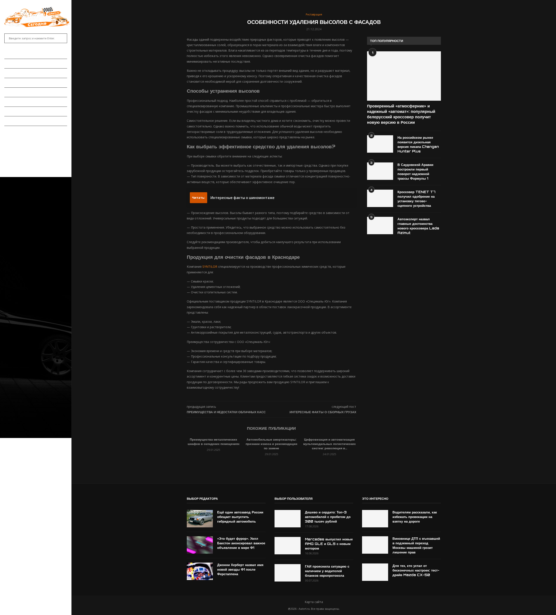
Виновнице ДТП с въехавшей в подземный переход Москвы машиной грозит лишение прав (416, 545)
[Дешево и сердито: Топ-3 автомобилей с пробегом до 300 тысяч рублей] (288, 518)
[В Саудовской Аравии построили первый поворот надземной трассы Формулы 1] (380, 171)
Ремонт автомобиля (21, 102)
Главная (11, 54)
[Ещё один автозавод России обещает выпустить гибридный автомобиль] (200, 518)
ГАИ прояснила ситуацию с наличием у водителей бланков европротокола (327, 571)
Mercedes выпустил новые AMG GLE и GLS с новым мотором (329, 543)
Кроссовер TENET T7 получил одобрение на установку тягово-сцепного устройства (416, 199)
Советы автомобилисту (23, 121)
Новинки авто (15, 73)
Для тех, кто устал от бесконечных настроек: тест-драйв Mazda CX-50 (415, 570)
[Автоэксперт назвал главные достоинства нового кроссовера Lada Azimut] (380, 225)
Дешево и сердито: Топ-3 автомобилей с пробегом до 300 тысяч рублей (328, 516)
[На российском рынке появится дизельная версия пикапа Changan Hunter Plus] (380, 144)
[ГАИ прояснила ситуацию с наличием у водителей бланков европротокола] (288, 573)
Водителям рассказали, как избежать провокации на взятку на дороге (414, 516)
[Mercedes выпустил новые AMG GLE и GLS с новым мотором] (288, 545)
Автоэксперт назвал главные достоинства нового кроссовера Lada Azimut (418, 226)
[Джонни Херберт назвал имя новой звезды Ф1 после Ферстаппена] (200, 571)
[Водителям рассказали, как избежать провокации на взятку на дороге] (375, 518)
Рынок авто (14, 82)
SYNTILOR (209, 266)
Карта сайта (314, 602)
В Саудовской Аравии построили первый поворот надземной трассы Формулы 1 (415, 171)
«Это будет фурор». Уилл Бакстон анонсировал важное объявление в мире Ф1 (241, 543)
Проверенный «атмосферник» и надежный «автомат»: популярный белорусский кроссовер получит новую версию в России (401, 114)
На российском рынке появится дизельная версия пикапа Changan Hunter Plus (418, 144)
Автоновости (15, 63)
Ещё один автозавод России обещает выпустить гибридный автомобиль (240, 516)
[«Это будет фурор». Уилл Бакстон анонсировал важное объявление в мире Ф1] (200, 545)
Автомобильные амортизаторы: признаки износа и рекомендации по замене (271, 444)
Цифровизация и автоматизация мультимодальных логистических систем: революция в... (329, 444)
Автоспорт (13, 130)
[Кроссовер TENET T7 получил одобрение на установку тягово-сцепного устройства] (380, 198)
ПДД (7, 111)
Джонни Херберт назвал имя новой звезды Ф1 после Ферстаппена (240, 569)
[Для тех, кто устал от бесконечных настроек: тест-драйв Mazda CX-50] (375, 572)
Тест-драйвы (15, 92)
